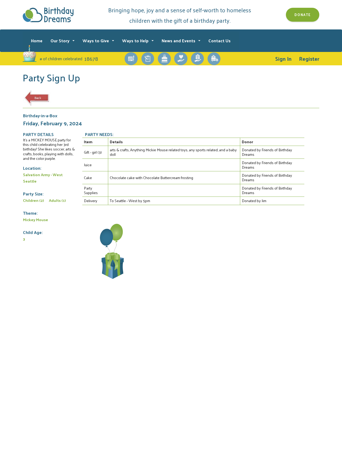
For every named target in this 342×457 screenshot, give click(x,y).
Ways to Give (96, 40)
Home (36, 40)
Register (309, 58)
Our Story (60, 40)
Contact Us (219, 40)
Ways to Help (136, 40)
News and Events (179, 40)
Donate (302, 15)
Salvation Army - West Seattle (43, 177)
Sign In (283, 58)
